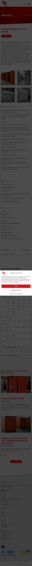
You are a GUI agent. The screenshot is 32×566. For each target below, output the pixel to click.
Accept (16, 286)
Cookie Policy (11, 293)
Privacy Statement (18, 293)
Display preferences (16, 290)
